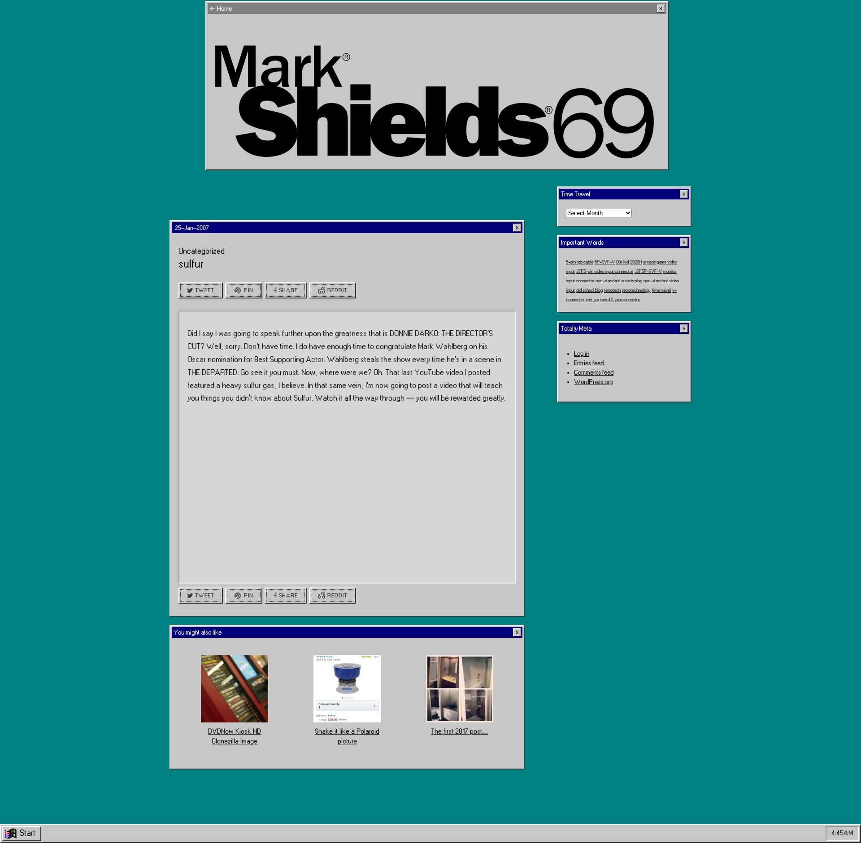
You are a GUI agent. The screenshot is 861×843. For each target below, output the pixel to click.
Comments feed (593, 372)
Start (27, 833)
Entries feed (589, 363)
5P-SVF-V (605, 261)
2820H (636, 261)
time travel (661, 290)
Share (288, 290)
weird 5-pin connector (620, 299)
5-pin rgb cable (579, 261)
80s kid (622, 261)
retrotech (612, 290)
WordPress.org (593, 382)
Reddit (337, 290)
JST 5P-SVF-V (648, 271)
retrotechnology (636, 290)
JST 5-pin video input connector (604, 271)
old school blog (589, 290)
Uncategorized (201, 251)
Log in (581, 353)
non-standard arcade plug (619, 280)
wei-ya (592, 299)
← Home (220, 8)
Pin (248, 290)
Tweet (204, 290)
